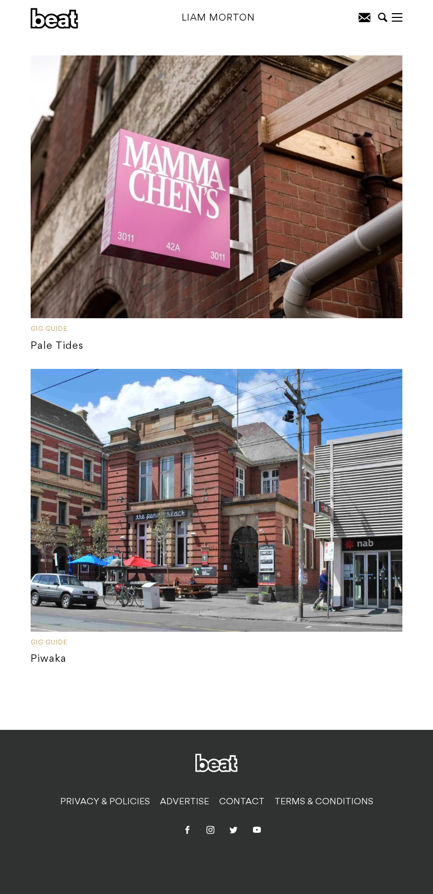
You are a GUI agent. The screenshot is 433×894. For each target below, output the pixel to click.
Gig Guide (49, 329)
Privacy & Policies (105, 802)
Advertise (184, 802)
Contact (242, 802)
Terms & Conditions (324, 802)
